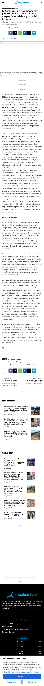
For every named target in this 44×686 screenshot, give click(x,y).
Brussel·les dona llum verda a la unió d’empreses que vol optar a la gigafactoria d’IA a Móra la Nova (16, 409)
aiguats (13, 359)
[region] (22, 671)
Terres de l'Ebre (13, 8)
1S (8, 359)
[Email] (29, 33)
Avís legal (6, 608)
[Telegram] (34, 33)
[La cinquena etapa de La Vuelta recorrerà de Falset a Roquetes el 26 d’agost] (31, 515)
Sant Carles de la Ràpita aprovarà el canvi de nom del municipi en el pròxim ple (33, 382)
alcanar (19, 359)
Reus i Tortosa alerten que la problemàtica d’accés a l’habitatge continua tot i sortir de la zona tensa (15, 502)
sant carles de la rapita (8, 365)
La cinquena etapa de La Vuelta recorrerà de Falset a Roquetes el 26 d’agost (15, 514)
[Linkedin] (25, 33)
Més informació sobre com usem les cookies (23, 672)
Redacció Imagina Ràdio (11, 28)
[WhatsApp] (20, 33)
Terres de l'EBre (27, 365)
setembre (18, 365)
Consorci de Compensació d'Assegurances (14, 362)
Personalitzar (11, 682)
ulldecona (36, 365)
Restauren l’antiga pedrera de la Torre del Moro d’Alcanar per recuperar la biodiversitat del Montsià (16, 434)
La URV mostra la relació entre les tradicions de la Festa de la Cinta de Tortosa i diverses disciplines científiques (16, 421)
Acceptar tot (22, 676)
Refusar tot (32, 682)
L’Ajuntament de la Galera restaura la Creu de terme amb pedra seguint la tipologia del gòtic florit (10, 383)
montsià (29, 362)
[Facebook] (10, 33)
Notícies (4, 8)
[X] (15, 33)
